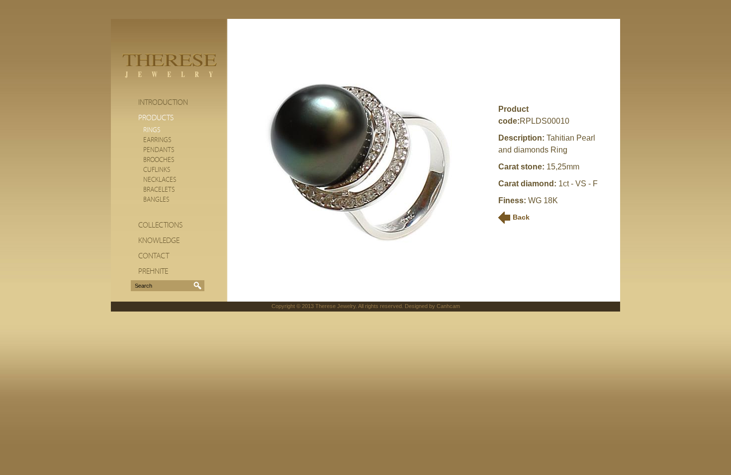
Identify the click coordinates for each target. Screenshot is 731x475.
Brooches (159, 160)
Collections (160, 225)
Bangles (156, 199)
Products (156, 118)
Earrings (157, 140)
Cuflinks (157, 169)
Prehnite (153, 271)
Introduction (163, 102)
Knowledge (159, 240)
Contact (153, 256)
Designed (416, 306)
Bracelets (159, 189)
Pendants (159, 150)
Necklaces (160, 179)
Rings (152, 130)
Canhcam (448, 306)
